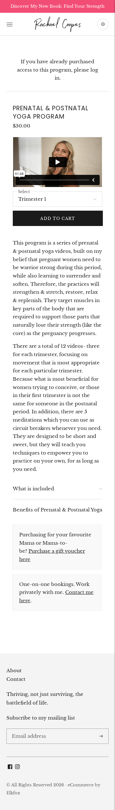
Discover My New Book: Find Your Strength (57, 6)
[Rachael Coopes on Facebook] (10, 767)
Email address (27, 728)
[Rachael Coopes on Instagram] (17, 767)
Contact (16, 679)
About (14, 670)
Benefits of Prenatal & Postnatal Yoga (57, 510)
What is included (33, 489)
